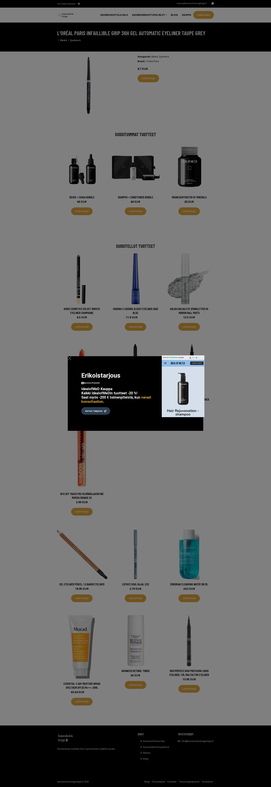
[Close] (69, 358)
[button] (95, 411)
